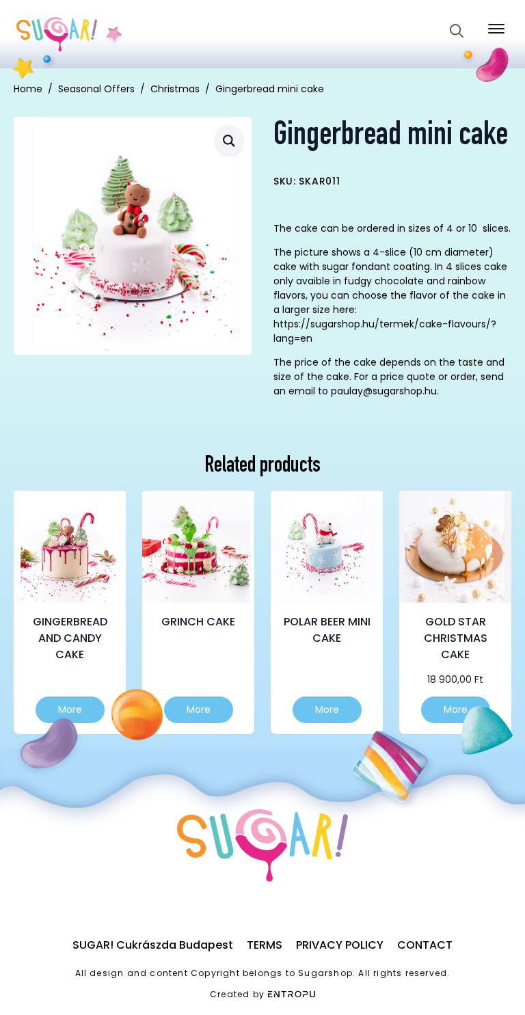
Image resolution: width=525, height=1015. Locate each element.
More (70, 709)
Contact (425, 945)
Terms (264, 945)
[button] (229, 140)
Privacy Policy (339, 945)
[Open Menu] (496, 29)
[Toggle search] (456, 31)
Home (28, 89)
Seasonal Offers (96, 89)
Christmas (175, 89)
